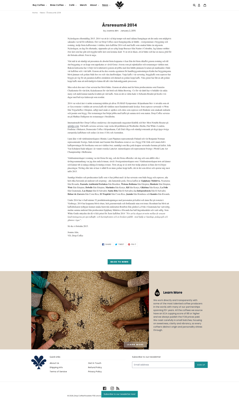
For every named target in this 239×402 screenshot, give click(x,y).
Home (35, 12)
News (42, 12)
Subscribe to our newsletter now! (119, 394)
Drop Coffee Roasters (83, 396)
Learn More (135, 344)
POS (94, 396)
